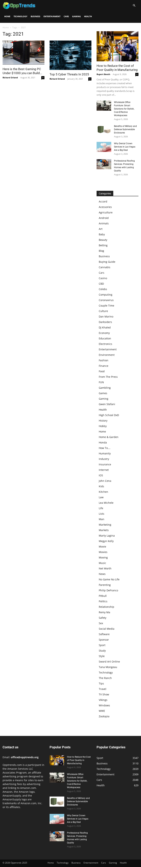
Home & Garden (108, 437)
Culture (103, 311)
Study (102, 650)
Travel (102, 689)
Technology (20, 16)
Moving (103, 557)
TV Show (104, 694)
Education (105, 338)
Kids (101, 486)
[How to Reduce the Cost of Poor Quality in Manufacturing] (117, 46)
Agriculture (106, 212)
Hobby (103, 426)
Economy (104, 333)
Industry (104, 459)
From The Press (108, 376)
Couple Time (106, 305)
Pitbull (103, 596)
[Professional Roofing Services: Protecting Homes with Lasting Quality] (104, 164)
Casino (103, 278)
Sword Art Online (109, 661)
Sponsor (104, 639)
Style (102, 656)
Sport (102, 645)
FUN (101, 382)
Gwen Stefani (107, 404)
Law (101, 497)
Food (102, 371)
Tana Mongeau (108, 667)
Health (88, 16)
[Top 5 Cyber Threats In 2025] (70, 55)
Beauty (103, 240)
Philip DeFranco (108, 590)
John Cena (105, 481)
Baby (102, 234)
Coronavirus (106, 300)
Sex (101, 623)
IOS (101, 475)
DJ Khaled (105, 327)
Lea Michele (106, 502)
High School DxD (109, 415)
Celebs (103, 289)
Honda (103, 442)
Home (7, 16)
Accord (103, 201)
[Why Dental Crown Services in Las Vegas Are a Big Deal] (104, 147)
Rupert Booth (103, 74)
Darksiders (105, 322)
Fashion (103, 360)
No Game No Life (109, 579)
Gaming (76, 16)
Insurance (105, 464)
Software (104, 634)
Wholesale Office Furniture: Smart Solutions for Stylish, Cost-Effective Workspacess (124, 109)
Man (101, 519)
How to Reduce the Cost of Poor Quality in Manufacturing (79, 760)
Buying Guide (107, 261)
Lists (101, 513)
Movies (103, 552)
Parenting (105, 585)
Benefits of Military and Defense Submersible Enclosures (125, 129)
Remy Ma (104, 612)
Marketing (105, 524)
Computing (105, 294)
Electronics (105, 344)
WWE (102, 711)
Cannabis (104, 267)
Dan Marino (106, 316)
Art (100, 229)
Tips (101, 683)
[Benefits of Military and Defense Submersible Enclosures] (104, 130)
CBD (101, 283)
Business (35, 16)
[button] (134, 5)
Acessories (105, 207)
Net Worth (105, 568)
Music (102, 563)
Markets (104, 530)
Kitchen (103, 491)
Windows (104, 705)
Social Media (106, 628)
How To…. (105, 448)
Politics (103, 601)
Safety (102, 617)
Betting (103, 245)
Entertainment (52, 16)
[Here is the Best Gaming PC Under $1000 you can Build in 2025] (23, 53)
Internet (104, 470)
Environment (107, 355)
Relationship (106, 606)
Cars (66, 16)
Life (101, 508)
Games (103, 393)
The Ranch (105, 678)
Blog (101, 250)
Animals (104, 223)
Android (104, 218)
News (102, 574)
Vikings (103, 700)
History (103, 420)
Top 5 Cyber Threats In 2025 (69, 74)
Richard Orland (10, 77)
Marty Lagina (107, 535)
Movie (102, 546)
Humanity (105, 453)
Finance (103, 366)
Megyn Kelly (106, 541)
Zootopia (104, 716)
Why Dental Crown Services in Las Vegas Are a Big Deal (124, 146)
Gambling (105, 387)
